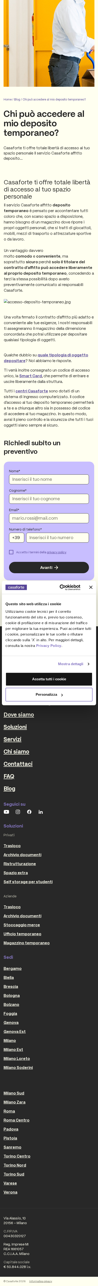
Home (8, 99)
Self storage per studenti (28, 881)
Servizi (12, 739)
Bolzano (11, 1004)
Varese (10, 1183)
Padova (11, 1129)
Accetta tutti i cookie (49, 679)
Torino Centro (17, 1156)
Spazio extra (16, 872)
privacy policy (56, 552)
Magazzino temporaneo (27, 943)
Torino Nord (15, 1165)
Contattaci (18, 764)
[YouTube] (6, 812)
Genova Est (15, 1031)
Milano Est (13, 1049)
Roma (9, 1111)
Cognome (17, 490)
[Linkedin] (41, 812)
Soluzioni (15, 727)
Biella (9, 977)
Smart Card (30, 375)
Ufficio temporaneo (22, 934)
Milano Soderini (18, 1067)
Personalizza (46, 694)
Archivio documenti (22, 854)
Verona (10, 1192)
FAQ (9, 776)
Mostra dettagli (70, 664)
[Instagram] (18, 812)
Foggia (10, 1013)
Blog (17, 99)
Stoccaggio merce (22, 924)
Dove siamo (19, 714)
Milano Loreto (17, 1058)
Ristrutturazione (20, 863)
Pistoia (10, 1138)
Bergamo (13, 968)
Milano (10, 1040)
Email (13, 510)
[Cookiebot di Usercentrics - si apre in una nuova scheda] (60, 587)
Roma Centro (16, 1120)
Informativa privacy (40, 1281)
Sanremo (12, 1147)
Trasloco (12, 845)
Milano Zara (14, 1102)
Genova (11, 1022)
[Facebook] (29, 812)
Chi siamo (16, 751)
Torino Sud (14, 1174)
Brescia (11, 986)
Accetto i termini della (41, 552)
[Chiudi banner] (91, 587)
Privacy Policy (48, 646)
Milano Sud (14, 1093)
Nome (14, 471)
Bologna (12, 995)
